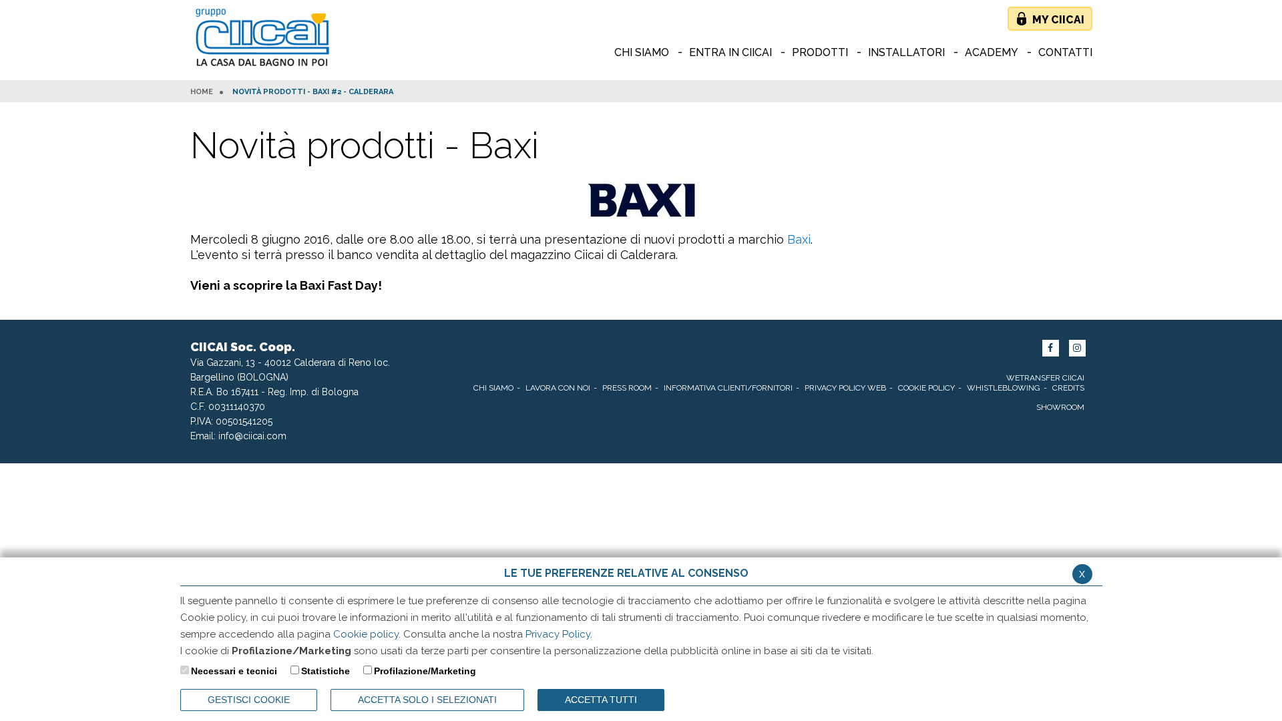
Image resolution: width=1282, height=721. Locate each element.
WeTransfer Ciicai (1045, 378)
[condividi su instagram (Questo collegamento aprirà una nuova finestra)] (1077, 348)
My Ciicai (1058, 19)
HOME (201, 92)
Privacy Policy (557, 634)
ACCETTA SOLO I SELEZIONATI (427, 699)
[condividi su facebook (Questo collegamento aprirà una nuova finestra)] (1050, 348)
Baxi (799, 239)
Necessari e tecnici (234, 671)
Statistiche (325, 671)
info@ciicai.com (252, 436)
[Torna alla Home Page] (265, 38)
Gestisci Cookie (249, 699)
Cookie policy (366, 634)
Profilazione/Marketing (425, 671)
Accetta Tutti (601, 699)
